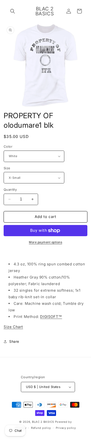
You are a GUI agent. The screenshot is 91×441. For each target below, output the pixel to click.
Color (8, 146)
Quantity (10, 189)
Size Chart (13, 326)
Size (7, 168)
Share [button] (14, 341)
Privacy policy (66, 428)
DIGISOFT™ (51, 316)
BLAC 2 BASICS (43, 421)
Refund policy (41, 428)
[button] (12, 11)
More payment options (45, 242)
